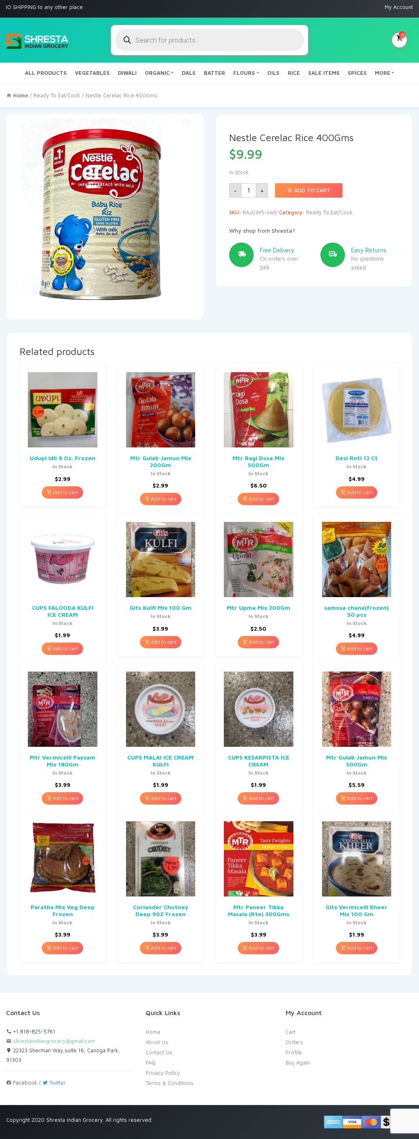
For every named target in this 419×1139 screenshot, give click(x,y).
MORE (382, 73)
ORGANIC (157, 73)
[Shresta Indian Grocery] (38, 40)
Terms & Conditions (170, 1083)
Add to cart (311, 190)
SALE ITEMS (324, 73)
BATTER (214, 73)
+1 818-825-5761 (33, 1031)
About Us (157, 1042)
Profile (294, 1052)
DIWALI (127, 73)
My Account (399, 7)
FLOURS (244, 73)
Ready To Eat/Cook (57, 95)
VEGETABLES (92, 73)
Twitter (57, 1082)
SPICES (357, 73)
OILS (273, 73)
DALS (189, 73)
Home (153, 1032)
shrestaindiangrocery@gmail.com (54, 1041)
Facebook (24, 1082)
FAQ (150, 1062)
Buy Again (298, 1062)
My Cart (402, 34)
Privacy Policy (163, 1072)
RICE (294, 73)
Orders (294, 1042)
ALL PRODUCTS (46, 73)
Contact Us (159, 1052)
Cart (290, 1032)
